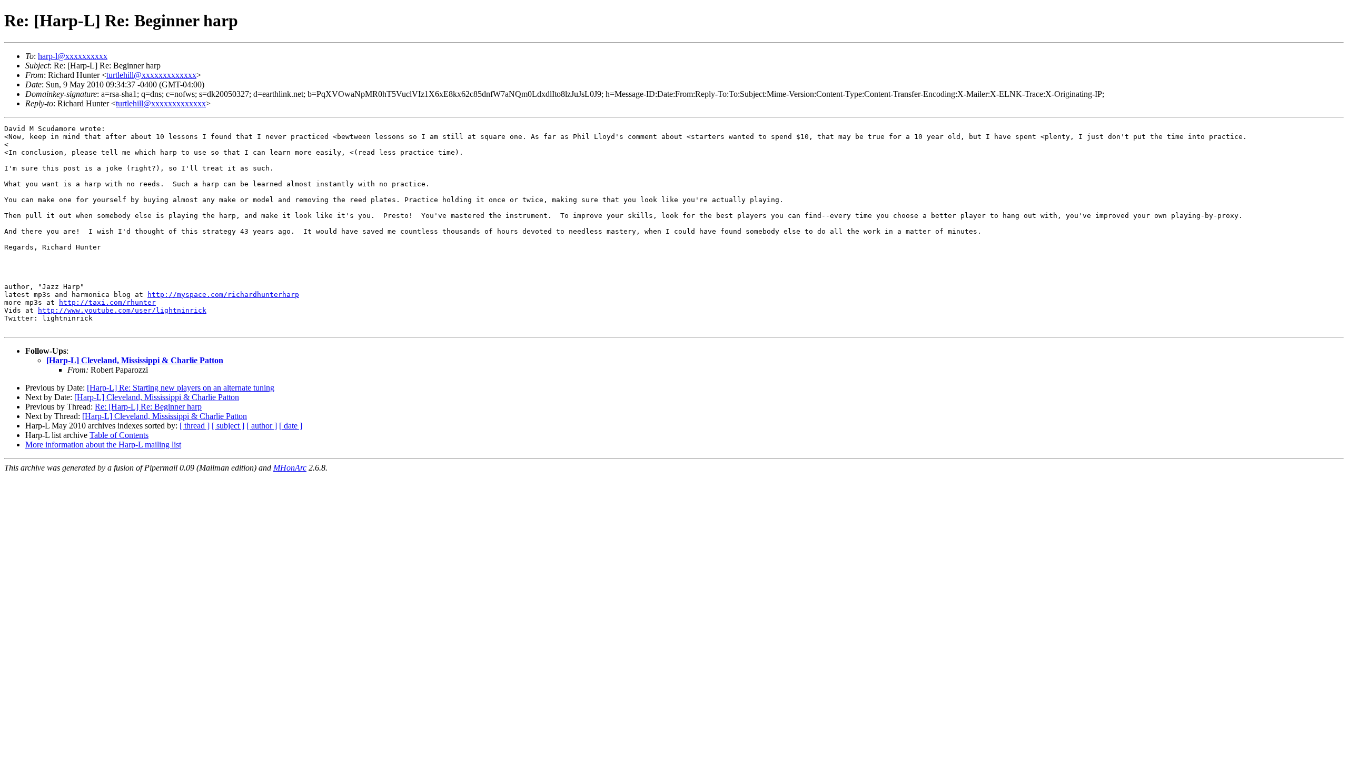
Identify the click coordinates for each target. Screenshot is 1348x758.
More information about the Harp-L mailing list (103, 444)
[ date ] (290, 425)
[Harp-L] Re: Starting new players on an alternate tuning (180, 387)
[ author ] (261, 425)
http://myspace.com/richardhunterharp (223, 294)
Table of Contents (119, 435)
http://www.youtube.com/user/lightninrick (122, 310)
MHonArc (289, 467)
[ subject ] (228, 425)
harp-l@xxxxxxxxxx (72, 56)
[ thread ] (195, 425)
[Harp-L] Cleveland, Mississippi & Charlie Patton (134, 360)
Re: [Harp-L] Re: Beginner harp (148, 406)
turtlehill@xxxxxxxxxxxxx (151, 75)
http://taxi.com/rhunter (107, 302)
